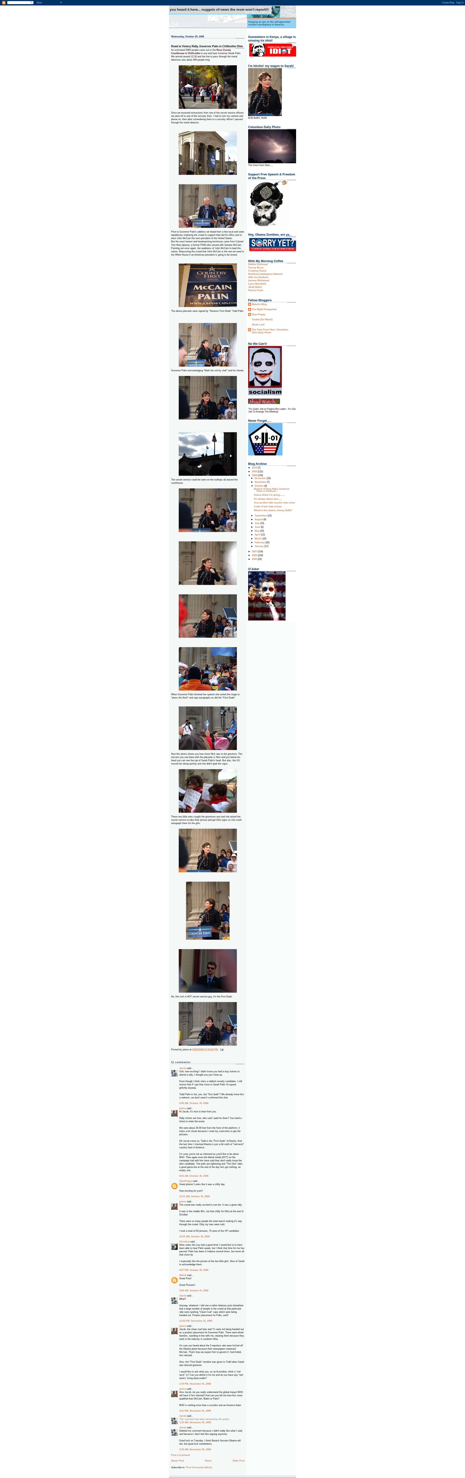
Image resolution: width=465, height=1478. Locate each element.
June (258, 527)
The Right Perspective (264, 309)
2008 (255, 475)
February (260, 542)
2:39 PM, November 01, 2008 (195, 1383)
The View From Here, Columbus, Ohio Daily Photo (270, 331)
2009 (255, 471)
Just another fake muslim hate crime (274, 502)
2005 (255, 559)
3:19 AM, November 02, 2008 (195, 1422)
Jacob (182, 1068)
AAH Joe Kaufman (258, 277)
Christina (184, 1241)
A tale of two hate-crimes (268, 506)
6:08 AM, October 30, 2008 (193, 1103)
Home (208, 1460)
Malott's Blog (259, 304)
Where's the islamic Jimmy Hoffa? (273, 510)
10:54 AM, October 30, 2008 (194, 1236)
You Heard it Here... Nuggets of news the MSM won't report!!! (219, 9)
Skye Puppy (258, 314)
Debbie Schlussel (258, 264)
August (259, 519)
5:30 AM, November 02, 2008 (195, 1449)
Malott (182, 1275)
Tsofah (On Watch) (262, 319)
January (259, 546)
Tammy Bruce (256, 267)
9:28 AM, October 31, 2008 (193, 1290)
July (257, 523)
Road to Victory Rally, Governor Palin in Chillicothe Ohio (207, 46)
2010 (255, 467)
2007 (255, 551)
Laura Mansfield (257, 283)
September (261, 515)
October (259, 485)
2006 (255, 555)
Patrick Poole (255, 290)
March (258, 538)
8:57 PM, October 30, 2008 (193, 1270)
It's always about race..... (268, 499)
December (261, 478)
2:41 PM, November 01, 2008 (195, 1410)
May (257, 530)
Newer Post (177, 1460)
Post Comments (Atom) (199, 1467)
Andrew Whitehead (258, 280)
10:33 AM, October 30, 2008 (194, 1196)
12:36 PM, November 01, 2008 (195, 1320)
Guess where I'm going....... (269, 495)
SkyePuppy (185, 1181)
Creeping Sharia (257, 270)
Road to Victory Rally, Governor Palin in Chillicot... (272, 490)
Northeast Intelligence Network (265, 274)
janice (182, 1108)
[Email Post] (221, 1049)
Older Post (238, 1460)
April (258, 534)
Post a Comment (180, 1455)
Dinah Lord (258, 324)
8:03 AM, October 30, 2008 (193, 1176)
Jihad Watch (255, 287)
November (261, 482)
